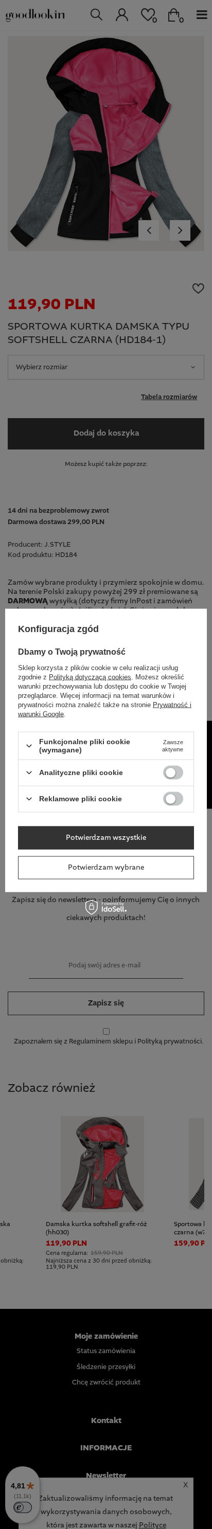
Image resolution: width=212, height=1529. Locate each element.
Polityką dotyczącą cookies (90, 677)
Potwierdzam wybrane (106, 867)
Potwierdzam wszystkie (106, 838)
